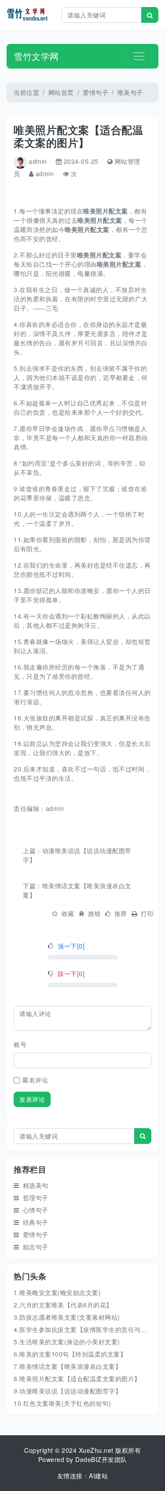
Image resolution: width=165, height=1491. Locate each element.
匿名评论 (35, 1079)
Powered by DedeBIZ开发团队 (82, 1459)
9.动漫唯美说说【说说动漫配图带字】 (67, 1390)
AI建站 (98, 1475)
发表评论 (32, 1099)
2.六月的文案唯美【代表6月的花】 (63, 1304)
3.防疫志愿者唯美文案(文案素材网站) (67, 1317)
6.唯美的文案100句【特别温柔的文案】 (70, 1354)
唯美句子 (130, 92)
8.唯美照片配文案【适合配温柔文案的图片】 (77, 1378)
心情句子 (35, 1209)
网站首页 (61, 92)
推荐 (120, 913)
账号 (20, 1044)
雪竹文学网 (36, 56)
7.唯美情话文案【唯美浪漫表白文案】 (67, 1366)
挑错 (94, 913)
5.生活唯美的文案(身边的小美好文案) (67, 1341)
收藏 (68, 913)
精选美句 (35, 1185)
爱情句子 (95, 92)
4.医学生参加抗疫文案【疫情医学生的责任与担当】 (87, 1329)
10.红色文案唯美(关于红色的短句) (62, 1403)
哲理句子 (35, 1197)
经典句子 (35, 1222)
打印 (147, 913)
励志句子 (35, 1246)
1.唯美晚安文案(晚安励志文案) (57, 1292)
